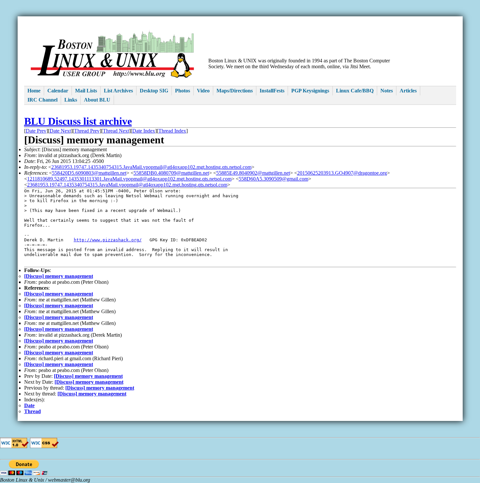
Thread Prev (87, 131)
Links (70, 100)
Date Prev (36, 131)
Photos (182, 90)
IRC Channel (42, 100)
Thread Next (116, 131)
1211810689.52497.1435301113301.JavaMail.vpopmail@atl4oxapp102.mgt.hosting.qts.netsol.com (129, 179)
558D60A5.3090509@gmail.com (273, 179)
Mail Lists (86, 90)
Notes (386, 90)
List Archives (118, 90)
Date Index (143, 131)
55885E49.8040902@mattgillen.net (253, 173)
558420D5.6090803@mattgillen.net (89, 173)
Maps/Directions (234, 90)
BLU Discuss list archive (78, 121)
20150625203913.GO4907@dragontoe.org (342, 173)
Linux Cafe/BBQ (355, 90)
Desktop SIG (154, 90)
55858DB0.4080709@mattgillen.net (171, 173)
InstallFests (272, 90)
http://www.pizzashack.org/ (108, 239)
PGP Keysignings (310, 90)
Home (33, 90)
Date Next (60, 131)
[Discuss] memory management (58, 276)
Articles (408, 90)
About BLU (97, 100)
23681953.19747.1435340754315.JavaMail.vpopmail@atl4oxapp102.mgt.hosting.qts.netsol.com (151, 167)
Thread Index (172, 131)
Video (203, 90)
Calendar (57, 90)
